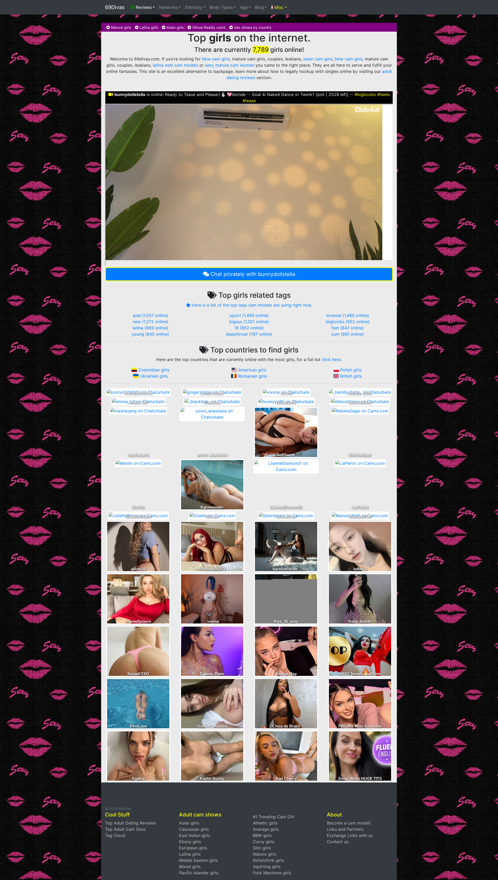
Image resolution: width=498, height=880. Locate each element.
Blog (259, 7)
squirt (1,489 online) (249, 315)
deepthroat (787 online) (249, 334)
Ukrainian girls (154, 376)
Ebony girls (190, 841)
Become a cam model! (348, 823)
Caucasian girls (194, 829)
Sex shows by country (252, 27)
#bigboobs (365, 94)
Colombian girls (154, 369)
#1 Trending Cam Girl (273, 816)
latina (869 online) (150, 327)
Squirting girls (266, 866)
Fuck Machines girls (272, 872)
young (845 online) (150, 334)
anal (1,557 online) (150, 315)
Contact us (337, 841)
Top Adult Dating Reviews (130, 823)
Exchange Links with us (350, 835)
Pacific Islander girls (198, 872)
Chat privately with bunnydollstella (252, 274)
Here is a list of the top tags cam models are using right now (251, 305)
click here (331, 359)
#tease (249, 100)
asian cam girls (318, 58)
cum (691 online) (347, 334)
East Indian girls (194, 835)
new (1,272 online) (150, 321)
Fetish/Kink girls (268, 860)
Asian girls (174, 27)
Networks (168, 7)
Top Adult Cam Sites (125, 829)
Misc (278, 7)
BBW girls (262, 835)
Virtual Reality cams (208, 27)
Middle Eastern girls (198, 860)
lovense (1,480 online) (347, 315)
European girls (193, 847)
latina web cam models (175, 65)
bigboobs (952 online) (348, 321)
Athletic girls (265, 823)
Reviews (143, 7)
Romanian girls (252, 376)
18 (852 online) (249, 327)
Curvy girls (263, 841)
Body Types (221, 7)
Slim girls (262, 847)
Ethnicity (193, 7)
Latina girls (148, 27)
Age (244, 7)
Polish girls (351, 369)
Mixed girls (189, 866)
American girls (252, 369)
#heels (383, 94)
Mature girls (120, 27)
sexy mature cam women (229, 65)
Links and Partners (345, 829)
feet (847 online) (347, 327)
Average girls (266, 829)
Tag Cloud (115, 835)
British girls (351, 376)
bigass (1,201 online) (249, 321)
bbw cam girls (216, 58)
